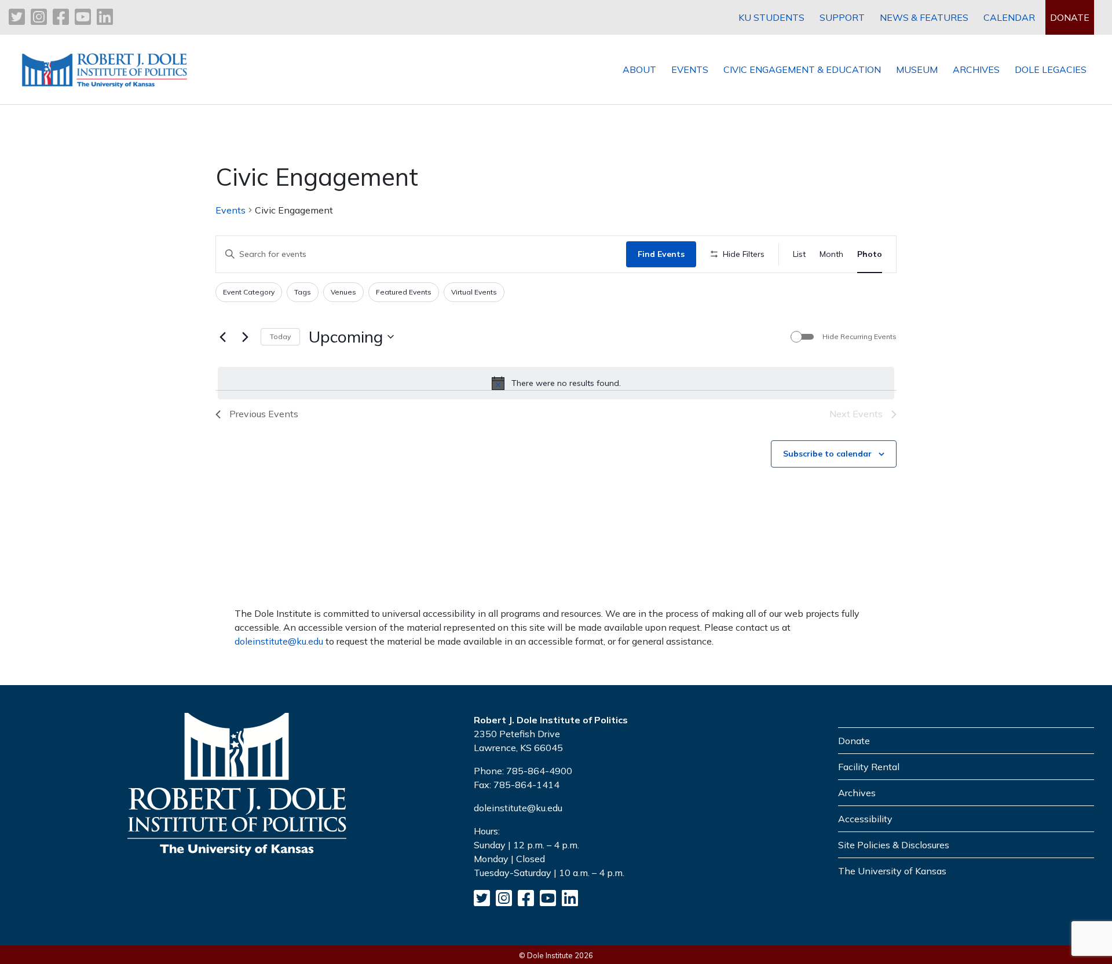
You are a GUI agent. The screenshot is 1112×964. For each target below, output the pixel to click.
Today (280, 336)
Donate (854, 740)
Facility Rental (868, 766)
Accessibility (865, 819)
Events (230, 210)
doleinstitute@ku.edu (279, 641)
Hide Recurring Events (859, 336)
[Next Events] (245, 337)
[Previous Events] (222, 337)
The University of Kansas (892, 871)
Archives (857, 793)
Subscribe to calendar (827, 453)
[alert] (556, 383)
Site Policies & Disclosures (893, 845)
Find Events (661, 254)
